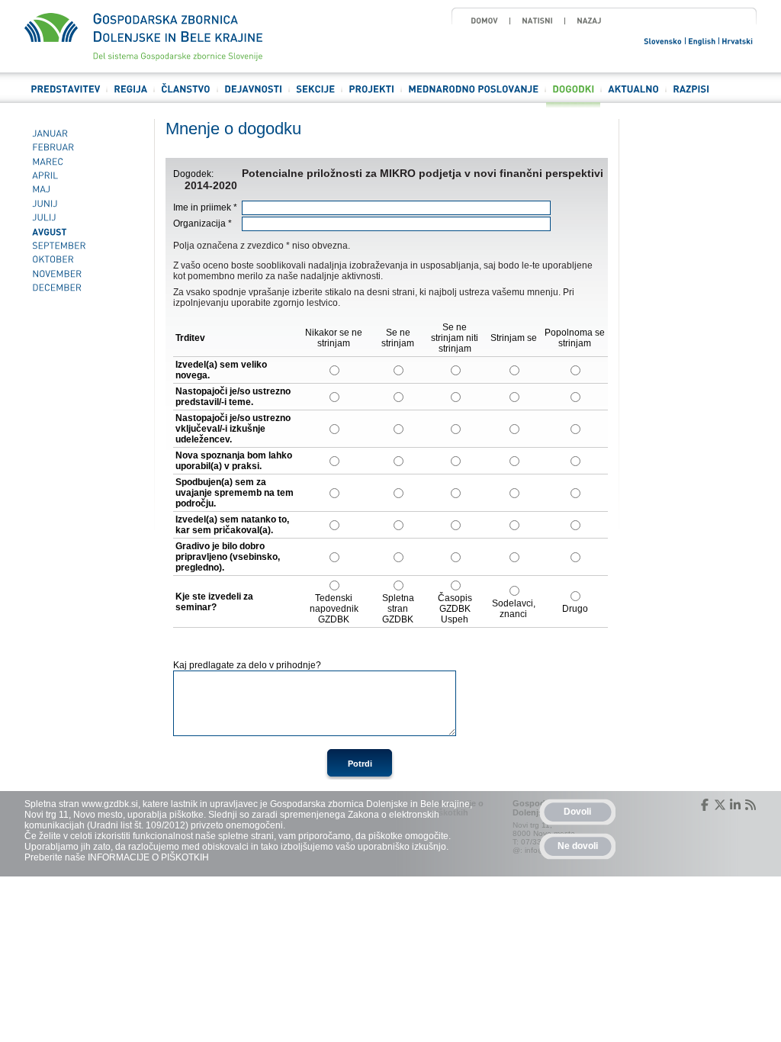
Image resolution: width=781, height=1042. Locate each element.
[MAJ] (83, 190)
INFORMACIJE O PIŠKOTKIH (148, 857)
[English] (702, 40)
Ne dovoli (578, 846)
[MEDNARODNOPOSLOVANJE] (473, 96)
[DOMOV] (484, 20)
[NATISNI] (537, 20)
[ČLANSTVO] (186, 96)
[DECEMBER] (83, 287)
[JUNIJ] (83, 204)
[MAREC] (83, 162)
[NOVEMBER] (83, 274)
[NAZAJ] (589, 20)
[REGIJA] (130, 96)
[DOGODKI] (573, 96)
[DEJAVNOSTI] (253, 96)
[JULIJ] (83, 217)
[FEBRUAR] (83, 147)
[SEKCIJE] (315, 96)
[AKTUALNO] (633, 96)
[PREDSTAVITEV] (65, 96)
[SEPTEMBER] (83, 245)
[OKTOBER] (83, 260)
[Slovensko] (663, 40)
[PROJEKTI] (371, 96)
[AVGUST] (83, 232)
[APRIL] (83, 175)
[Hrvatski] (738, 40)
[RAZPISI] (691, 96)
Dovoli (577, 811)
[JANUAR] (83, 133)
